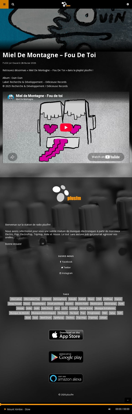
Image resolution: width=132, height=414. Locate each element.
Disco (27, 303)
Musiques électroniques (43, 312)
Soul (35, 317)
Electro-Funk (82, 303)
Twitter (67, 267)
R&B (105, 312)
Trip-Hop (81, 317)
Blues (91, 299)
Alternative (16, 299)
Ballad (82, 299)
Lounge (73, 308)
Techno (70, 317)
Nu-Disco (62, 312)
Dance (118, 299)
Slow (28, 317)
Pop (83, 312)
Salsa (112, 312)
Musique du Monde (19, 312)
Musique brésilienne (105, 308)
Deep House (15, 303)
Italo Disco (47, 308)
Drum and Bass (55, 303)
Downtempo (39, 303)
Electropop (110, 303)
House (20, 308)
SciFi (120, 312)
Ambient (46, 299)
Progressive (94, 312)
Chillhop (108, 299)
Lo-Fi (64, 308)
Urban (103, 317)
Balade (72, 299)
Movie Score (86, 308)
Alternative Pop (31, 299)
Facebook (67, 261)
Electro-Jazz (96, 303)
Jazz (57, 308)
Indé (37, 308)
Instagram (67, 273)
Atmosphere (60, 299)
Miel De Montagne (39, 70)
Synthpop (58, 317)
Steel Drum (45, 317)
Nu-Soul (74, 312)
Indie (29, 308)
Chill (99, 299)
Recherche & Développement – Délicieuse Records (38, 82)
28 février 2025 (28, 63)
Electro (69, 303)
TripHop (93, 317)
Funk (121, 303)
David (15, 63)
